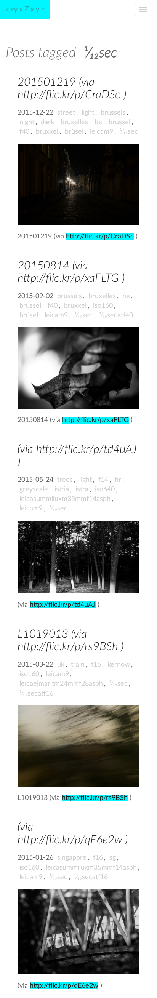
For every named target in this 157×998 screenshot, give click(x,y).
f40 (24, 131)
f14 (103, 480)
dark (47, 122)
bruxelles (74, 122)
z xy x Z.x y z (25, 9)
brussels (113, 112)
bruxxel (47, 131)
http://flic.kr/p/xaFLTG (95, 420)
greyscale (33, 489)
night (26, 122)
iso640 (105, 489)
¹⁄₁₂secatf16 (36, 693)
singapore (72, 857)
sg (112, 857)
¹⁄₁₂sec (129, 131)
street (66, 112)
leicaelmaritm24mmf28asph (61, 683)
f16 (96, 664)
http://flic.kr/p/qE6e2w (64, 985)
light (88, 112)
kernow (118, 664)
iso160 (103, 305)
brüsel (74, 131)
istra (81, 489)
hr (118, 480)
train (78, 664)
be (98, 122)
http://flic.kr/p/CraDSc (100, 236)
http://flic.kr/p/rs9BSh (95, 798)
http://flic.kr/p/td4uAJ (63, 604)
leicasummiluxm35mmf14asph (65, 499)
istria (61, 489)
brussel (119, 122)
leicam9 (101, 131)
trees (65, 480)
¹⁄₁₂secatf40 (116, 315)
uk (60, 664)
